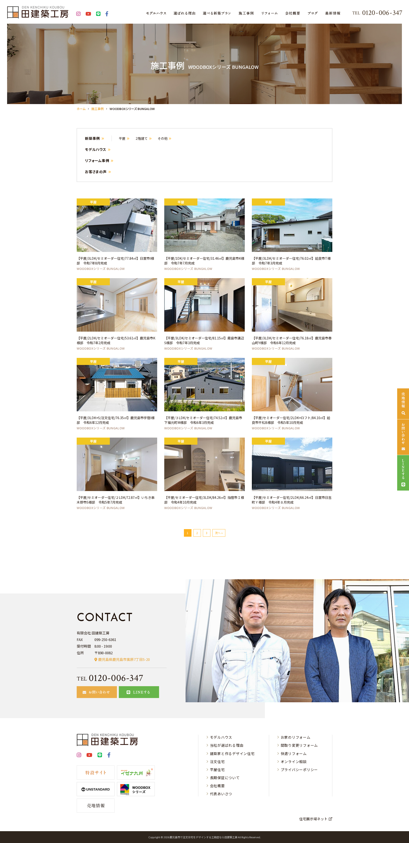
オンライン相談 (294, 761)
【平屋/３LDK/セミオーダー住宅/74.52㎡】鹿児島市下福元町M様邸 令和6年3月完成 (203, 420)
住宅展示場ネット (313, 818)
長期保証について (225, 777)
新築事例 (92, 138)
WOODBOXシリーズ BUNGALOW (101, 268)
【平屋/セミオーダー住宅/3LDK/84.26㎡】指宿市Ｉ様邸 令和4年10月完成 (204, 500)
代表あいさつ (221, 793)
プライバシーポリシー (299, 769)
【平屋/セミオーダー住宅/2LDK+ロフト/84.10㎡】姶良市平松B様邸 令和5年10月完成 (291, 420)
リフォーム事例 (97, 160)
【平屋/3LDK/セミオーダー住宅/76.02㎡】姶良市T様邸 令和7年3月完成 (291, 260)
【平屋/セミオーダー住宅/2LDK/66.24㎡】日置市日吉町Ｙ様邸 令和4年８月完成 (292, 500)
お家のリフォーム (296, 737)
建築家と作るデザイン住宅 (232, 753)
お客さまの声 (96, 171)
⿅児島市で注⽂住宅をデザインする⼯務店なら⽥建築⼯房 (203, 837)
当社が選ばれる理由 (227, 745)
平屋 (122, 138)
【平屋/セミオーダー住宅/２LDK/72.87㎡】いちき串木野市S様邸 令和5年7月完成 (116, 500)
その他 (163, 138)
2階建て (142, 138)
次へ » (219, 533)
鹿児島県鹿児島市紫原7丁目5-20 (124, 659)
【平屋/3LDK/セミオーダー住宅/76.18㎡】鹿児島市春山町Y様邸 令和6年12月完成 (292, 340)
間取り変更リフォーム (299, 745)
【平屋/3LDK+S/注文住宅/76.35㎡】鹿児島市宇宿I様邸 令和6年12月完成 (116, 420)
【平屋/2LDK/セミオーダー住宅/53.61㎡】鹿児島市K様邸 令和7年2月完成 (116, 340)
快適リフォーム (294, 753)
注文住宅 (217, 761)
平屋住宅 (217, 769)
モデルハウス (95, 149)
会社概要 (217, 785)
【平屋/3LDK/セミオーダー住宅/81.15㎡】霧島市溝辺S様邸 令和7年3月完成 (204, 340)
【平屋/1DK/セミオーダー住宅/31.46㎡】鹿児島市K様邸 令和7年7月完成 (204, 260)
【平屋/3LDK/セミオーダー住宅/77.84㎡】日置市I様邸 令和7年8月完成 (115, 260)
